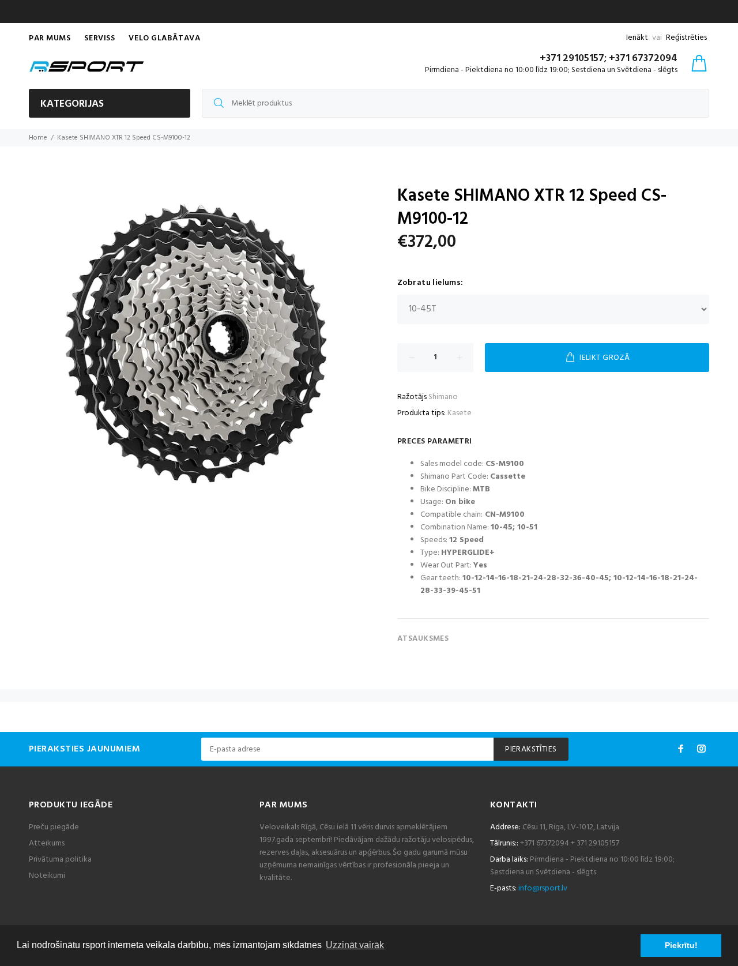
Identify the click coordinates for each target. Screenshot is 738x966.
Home (38, 138)
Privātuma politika (60, 859)
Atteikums (47, 843)
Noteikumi (47, 875)
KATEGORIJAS (72, 104)
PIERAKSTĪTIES (530, 749)
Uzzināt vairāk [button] (355, 945)
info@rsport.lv (542, 888)
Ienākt (637, 37)
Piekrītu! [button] (681, 945)
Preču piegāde (54, 827)
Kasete (459, 413)
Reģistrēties (686, 37)
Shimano (443, 397)
